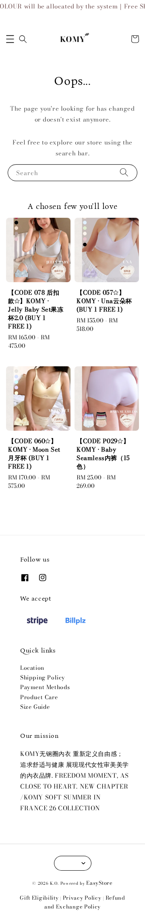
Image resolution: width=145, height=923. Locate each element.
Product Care (39, 697)
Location (32, 667)
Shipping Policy (42, 677)
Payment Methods (45, 687)
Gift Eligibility (39, 898)
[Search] (124, 172)
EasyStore (99, 883)
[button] (10, 39)
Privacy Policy (82, 898)
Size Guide (35, 706)
